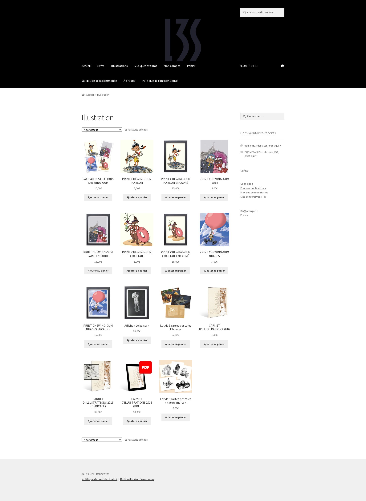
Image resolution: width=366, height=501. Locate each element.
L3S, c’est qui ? (272, 145)
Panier (191, 66)
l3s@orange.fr (249, 211)
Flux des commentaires (254, 192)
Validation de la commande (99, 81)
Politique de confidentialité (160, 81)
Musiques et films (145, 66)
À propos (129, 81)
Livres (100, 66)
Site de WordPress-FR (253, 196)
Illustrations (119, 66)
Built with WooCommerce (137, 479)
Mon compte (172, 66)
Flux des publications (253, 188)
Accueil (86, 66)
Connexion (246, 183)
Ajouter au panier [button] (98, 197)
